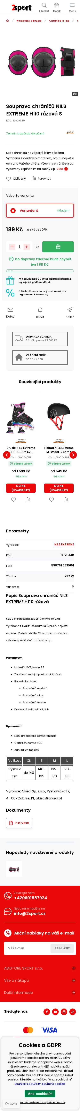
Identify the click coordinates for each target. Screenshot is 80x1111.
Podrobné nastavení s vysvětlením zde (40, 1102)
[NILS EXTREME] (70, 133)
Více (60, 169)
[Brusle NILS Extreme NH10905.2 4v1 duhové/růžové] (21, 416)
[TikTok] (72, 1012)
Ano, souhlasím (40, 1094)
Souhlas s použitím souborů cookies (40, 1084)
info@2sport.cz (30, 913)
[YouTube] (55, 1012)
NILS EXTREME (64, 544)
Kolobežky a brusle (29, 20)
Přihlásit (62, 948)
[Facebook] (46, 1012)
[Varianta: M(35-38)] (21, 430)
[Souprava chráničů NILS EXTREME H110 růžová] (14, 869)
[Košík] (57, 8)
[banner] (21, 8)
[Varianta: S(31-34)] (10, 430)
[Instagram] (64, 1012)
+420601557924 (30, 898)
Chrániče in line (59, 20)
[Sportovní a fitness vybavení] (7, 20)
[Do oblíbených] (13, 499)
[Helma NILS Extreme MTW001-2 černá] (59, 416)
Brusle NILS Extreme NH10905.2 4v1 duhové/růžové (21, 450)
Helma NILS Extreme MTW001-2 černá (59, 450)
